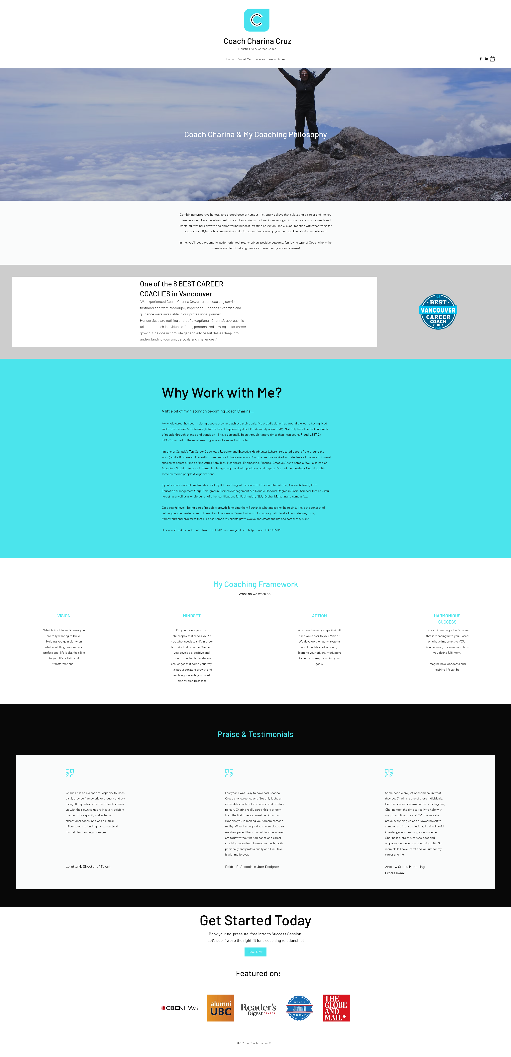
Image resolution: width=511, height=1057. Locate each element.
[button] (492, 59)
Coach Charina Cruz (257, 40)
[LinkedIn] (487, 59)
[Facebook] (481, 59)
